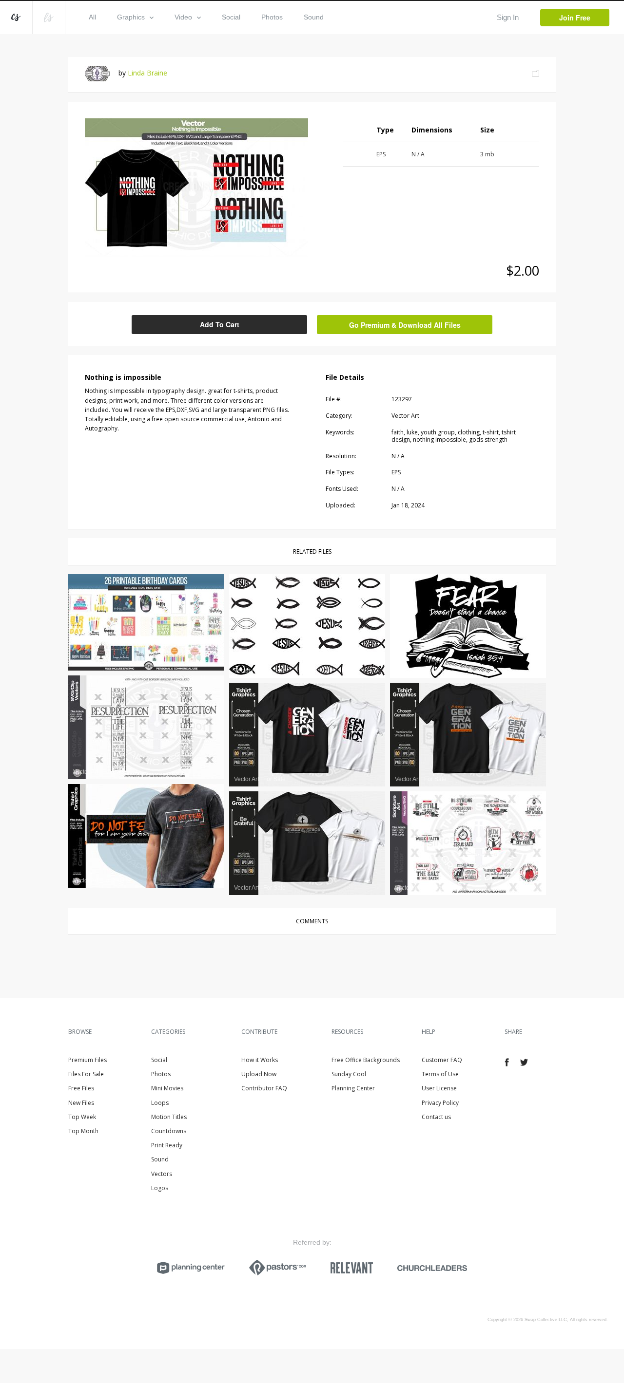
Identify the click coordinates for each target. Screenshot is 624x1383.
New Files (81, 1103)
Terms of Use (440, 1074)
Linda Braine (147, 72)
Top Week (82, 1117)
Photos (272, 17)
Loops (160, 1103)
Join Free (574, 17)
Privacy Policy (440, 1103)
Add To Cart (219, 324)
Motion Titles (169, 1117)
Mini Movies (167, 1088)
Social (231, 17)
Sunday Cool (349, 1074)
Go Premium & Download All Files (405, 325)
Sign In (508, 17)
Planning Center (353, 1088)
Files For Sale (86, 1074)
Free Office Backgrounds (366, 1060)
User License (439, 1088)
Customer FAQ (442, 1060)
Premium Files (87, 1060)
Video (183, 17)
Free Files (81, 1088)
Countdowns (168, 1131)
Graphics (131, 17)
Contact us (436, 1117)
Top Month (83, 1131)
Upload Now (258, 1074)
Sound (314, 17)
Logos (159, 1188)
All (92, 17)
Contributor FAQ (264, 1088)
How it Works (259, 1060)
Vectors (161, 1174)
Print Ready (166, 1145)
